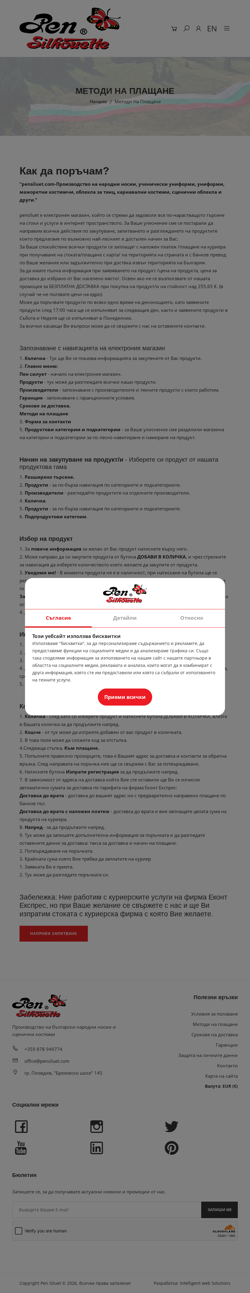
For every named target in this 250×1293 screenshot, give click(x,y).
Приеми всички (125, 697)
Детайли (125, 617)
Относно (191, 617)
